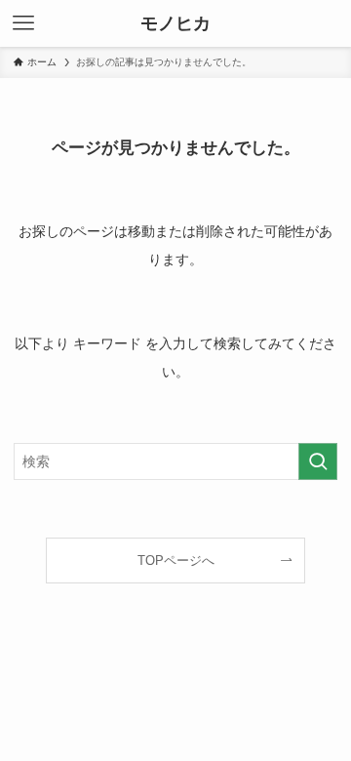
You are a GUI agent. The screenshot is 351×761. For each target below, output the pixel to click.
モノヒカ (175, 23)
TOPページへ (175, 560)
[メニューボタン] (23, 23)
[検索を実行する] (317, 462)
